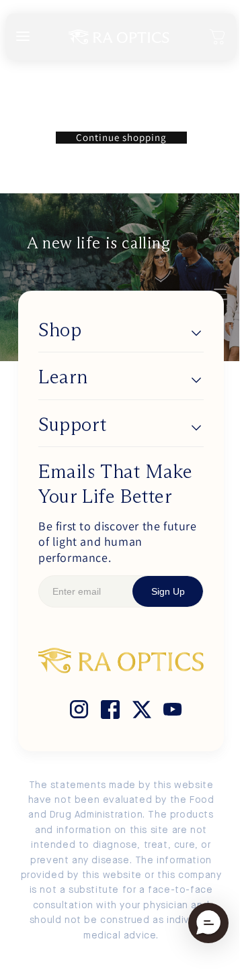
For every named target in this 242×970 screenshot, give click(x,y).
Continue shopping (121, 138)
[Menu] (22, 37)
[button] (217, 36)
